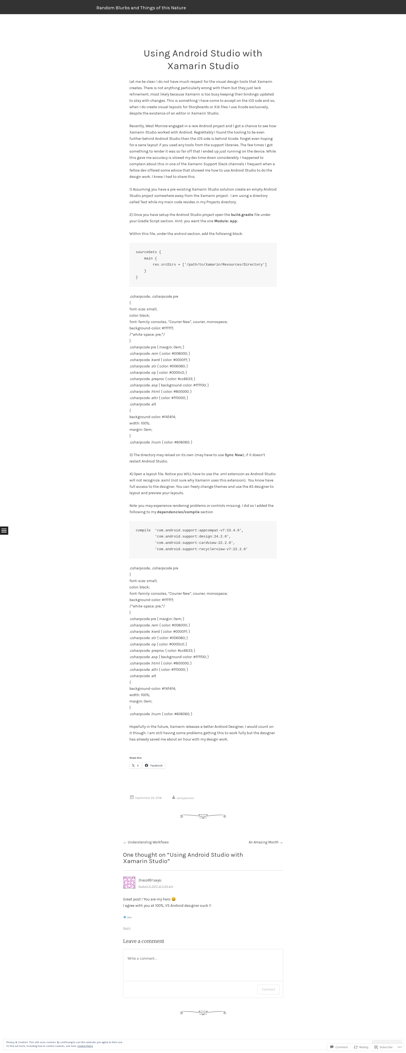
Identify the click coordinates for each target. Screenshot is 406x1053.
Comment (268, 989)
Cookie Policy (85, 1046)
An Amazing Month (266, 842)
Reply (127, 928)
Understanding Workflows (146, 842)
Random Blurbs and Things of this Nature (141, 8)
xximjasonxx (185, 798)
